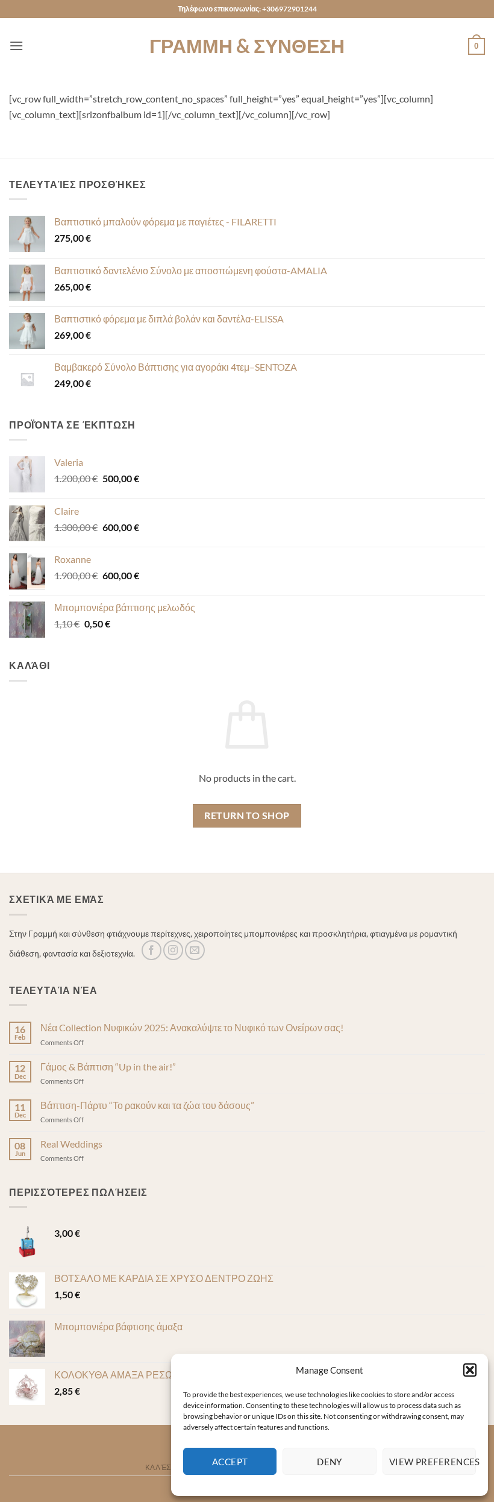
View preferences (432, 1461)
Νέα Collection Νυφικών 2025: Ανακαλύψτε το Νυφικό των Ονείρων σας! (191, 1027)
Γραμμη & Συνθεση (247, 45)
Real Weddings (71, 1143)
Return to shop (247, 815)
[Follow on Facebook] (151, 950)
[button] (470, 1370)
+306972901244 (289, 8)
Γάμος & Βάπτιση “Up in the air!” (108, 1066)
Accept (230, 1461)
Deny (329, 1461)
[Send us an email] (195, 950)
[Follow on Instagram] (173, 950)
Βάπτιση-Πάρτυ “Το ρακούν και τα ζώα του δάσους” (147, 1105)
